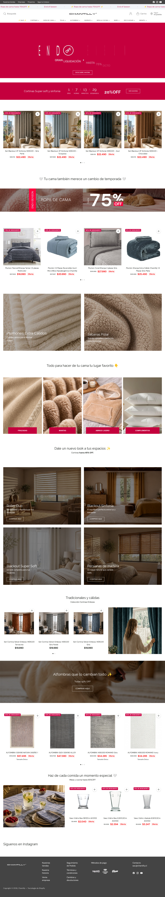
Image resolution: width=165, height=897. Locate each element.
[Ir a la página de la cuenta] (130, 13)
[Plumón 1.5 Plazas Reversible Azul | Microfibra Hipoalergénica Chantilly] (62, 246)
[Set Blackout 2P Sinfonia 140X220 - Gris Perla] (22, 129)
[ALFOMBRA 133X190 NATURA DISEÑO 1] (22, 731)
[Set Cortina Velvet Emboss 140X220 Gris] (88, 623)
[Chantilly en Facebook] (154, 2)
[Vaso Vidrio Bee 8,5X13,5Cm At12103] (115, 800)
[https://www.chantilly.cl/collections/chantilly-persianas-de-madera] (123, 556)
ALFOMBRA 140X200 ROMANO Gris (103, 752)
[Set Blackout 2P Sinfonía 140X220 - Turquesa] (62, 129)
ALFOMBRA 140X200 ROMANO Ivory (143, 752)
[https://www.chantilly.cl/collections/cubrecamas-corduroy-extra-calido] (42, 322)
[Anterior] (4, 135)
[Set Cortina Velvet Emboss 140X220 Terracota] (19, 623)
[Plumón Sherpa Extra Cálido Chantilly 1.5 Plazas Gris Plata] (143, 246)
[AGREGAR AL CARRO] (37, 114)
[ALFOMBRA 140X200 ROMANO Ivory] (143, 731)
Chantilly (21, 888)
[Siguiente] (161, 135)
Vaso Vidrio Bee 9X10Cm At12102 (83, 818)
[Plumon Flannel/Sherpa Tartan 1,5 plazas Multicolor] (22, 246)
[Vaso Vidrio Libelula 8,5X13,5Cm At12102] (147, 800)
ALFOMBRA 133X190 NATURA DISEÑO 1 (22, 752)
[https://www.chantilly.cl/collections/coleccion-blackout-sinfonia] (123, 496)
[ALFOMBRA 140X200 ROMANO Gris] (102, 731)
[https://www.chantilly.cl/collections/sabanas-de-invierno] (123, 322)
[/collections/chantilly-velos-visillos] (135, 630)
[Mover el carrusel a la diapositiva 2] (82, 162)
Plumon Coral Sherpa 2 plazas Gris (102, 268)
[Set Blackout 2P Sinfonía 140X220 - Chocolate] (143, 129)
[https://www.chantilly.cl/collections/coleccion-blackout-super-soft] (42, 556)
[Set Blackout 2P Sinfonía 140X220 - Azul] (102, 129)
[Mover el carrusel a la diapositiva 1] (80, 162)
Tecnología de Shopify (36, 888)
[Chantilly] (82, 13)
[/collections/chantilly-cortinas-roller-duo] (42, 496)
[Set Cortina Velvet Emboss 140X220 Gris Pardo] (54, 623)
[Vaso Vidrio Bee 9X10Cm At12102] (83, 800)
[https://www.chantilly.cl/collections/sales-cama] (82, 200)
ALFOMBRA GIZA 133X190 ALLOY (62, 752)
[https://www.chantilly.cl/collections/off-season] (82, 50)
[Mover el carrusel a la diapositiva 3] (84, 162)
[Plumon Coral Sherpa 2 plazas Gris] (102, 246)
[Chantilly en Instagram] (157, 2)
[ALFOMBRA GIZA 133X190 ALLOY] (62, 731)
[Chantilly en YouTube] (160, 2)
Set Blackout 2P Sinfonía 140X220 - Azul (102, 151)
